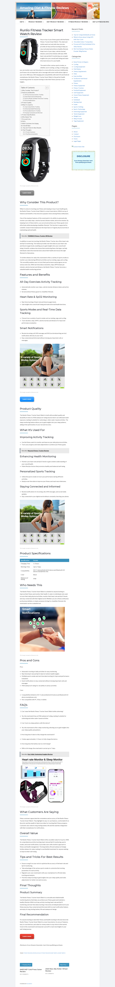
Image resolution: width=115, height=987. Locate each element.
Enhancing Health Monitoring (32, 109)
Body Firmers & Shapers (81, 62)
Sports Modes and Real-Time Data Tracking (36, 98)
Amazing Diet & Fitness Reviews (44, 7)
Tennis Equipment (79, 114)
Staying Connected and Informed (33, 112)
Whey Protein (78, 118)
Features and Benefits (28, 92)
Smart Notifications (30, 100)
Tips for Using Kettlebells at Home (84, 35)
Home (75, 139)
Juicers (76, 97)
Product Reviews (35, 22)
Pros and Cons (26, 119)
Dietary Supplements (80, 71)
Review (35, 953)
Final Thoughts (27, 130)
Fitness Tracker (27, 953)
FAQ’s (24, 121)
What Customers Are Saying (30, 123)
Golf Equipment (78, 92)
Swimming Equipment (80, 111)
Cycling (76, 64)
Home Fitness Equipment (81, 95)
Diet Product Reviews (55, 22)
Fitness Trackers (79, 88)
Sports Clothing (78, 107)
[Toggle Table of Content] (46, 87)
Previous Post (27, 964)
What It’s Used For (27, 105)
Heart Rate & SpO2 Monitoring (33, 96)
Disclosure (77, 136)
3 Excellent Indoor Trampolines (83, 42)
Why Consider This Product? (30, 90)
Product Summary (30, 132)
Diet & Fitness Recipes (101, 22)
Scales (75, 104)
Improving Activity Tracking (32, 107)
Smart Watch (61, 953)
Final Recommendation (32, 134)
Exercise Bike (78, 76)
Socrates (29, 983)
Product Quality (26, 102)
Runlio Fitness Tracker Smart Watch (47, 953)
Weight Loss (77, 116)
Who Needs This (27, 117)
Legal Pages (77, 141)
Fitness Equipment (79, 85)
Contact (76, 134)
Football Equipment (80, 90)
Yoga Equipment (79, 121)
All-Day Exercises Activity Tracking (34, 94)
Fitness (76, 83)
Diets (22, 22)
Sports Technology (79, 109)
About (76, 131)
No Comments (24, 974)
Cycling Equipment (79, 66)
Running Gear (78, 102)
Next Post (63, 964)
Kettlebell (77, 100)
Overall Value (26, 125)
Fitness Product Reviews (78, 22)
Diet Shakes (77, 69)
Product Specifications (28, 115)
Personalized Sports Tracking (32, 110)
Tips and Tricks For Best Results (32, 128)
